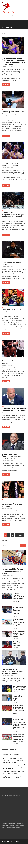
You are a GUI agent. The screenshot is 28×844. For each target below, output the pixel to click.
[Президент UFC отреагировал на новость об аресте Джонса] (14, 397)
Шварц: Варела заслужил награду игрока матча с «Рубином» (18, 697)
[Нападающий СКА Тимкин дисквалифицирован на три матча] (14, 565)
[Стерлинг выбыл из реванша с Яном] (14, 349)
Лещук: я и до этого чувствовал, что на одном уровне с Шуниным (12, 671)
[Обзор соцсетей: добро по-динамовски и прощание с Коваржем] (7, 612)
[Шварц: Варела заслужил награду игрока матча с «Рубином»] (7, 700)
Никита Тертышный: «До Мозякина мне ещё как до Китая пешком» (19, 634)
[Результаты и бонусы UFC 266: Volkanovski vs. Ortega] (14, 298)
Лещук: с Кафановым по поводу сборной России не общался (19, 687)
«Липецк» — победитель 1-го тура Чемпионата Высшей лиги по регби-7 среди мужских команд (13, 760)
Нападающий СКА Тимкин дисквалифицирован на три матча (13, 571)
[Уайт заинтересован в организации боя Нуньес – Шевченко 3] (14, 490)
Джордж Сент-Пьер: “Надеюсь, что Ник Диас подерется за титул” (11, 456)
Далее (21, 535)
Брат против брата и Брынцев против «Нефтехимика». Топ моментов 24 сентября (19, 622)
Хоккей (4, 566)
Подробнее (6, 84)
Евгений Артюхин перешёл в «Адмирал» (18, 643)
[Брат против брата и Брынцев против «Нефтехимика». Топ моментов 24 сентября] (7, 624)
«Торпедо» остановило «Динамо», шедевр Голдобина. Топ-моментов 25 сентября (18, 597)
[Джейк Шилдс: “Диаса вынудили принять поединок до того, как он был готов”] (14, 201)
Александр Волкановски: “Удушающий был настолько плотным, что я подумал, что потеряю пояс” (14, 766)
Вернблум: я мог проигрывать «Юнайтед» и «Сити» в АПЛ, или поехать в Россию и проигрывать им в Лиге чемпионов (19, 724)
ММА (3, 109)
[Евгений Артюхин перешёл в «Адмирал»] (7, 647)
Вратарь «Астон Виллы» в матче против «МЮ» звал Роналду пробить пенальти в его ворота (18, 709)
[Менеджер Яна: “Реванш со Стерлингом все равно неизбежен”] (14, 100)
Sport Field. (11, 12)
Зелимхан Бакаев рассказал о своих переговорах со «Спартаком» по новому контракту (18, 738)
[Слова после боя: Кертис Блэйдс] (14, 250)
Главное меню (9, 27)
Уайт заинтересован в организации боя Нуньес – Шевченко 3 (12, 504)
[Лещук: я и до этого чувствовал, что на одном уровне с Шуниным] (14, 665)
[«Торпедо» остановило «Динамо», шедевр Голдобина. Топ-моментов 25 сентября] (7, 599)
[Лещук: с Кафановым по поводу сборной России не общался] (7, 691)
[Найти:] (14, 545)
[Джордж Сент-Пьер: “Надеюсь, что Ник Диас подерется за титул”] (14, 442)
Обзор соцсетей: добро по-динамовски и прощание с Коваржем (18, 610)
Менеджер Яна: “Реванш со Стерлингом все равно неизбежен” (13, 114)
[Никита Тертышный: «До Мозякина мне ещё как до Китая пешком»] (7, 637)
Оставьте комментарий (7, 66)
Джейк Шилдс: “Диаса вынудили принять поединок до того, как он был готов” (14, 215)
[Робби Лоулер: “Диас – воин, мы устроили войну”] (14, 151)
